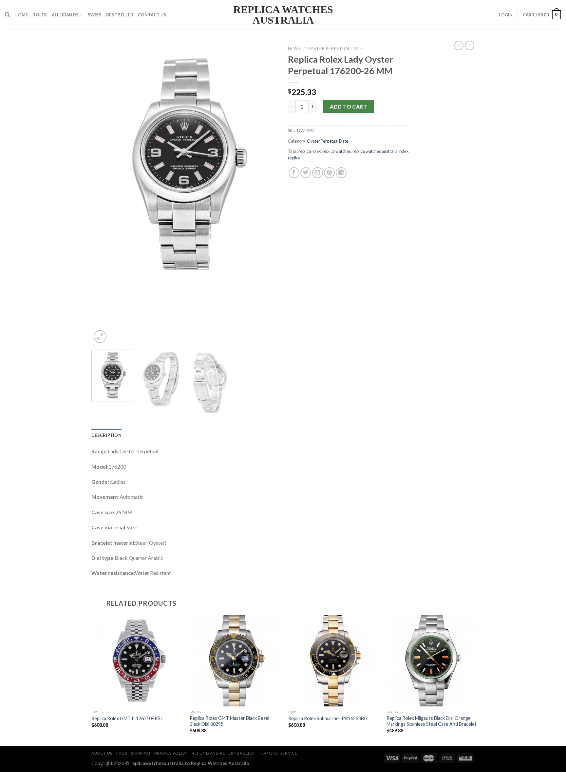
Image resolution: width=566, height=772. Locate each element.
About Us (101, 753)
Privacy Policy (171, 753)
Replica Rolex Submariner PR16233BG (328, 718)
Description (106, 435)
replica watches (336, 151)
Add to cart (348, 106)
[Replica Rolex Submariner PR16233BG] (333, 660)
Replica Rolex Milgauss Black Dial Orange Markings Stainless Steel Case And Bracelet (432, 721)
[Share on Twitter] (305, 172)
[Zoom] (100, 336)
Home (21, 14)
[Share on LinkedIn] (341, 172)
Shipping (140, 753)
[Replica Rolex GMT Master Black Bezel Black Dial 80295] (235, 660)
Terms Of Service (278, 753)
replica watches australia (375, 151)
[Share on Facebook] (294, 172)
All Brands (65, 14)
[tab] (106, 435)
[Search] (7, 15)
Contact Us (152, 14)
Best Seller (119, 14)
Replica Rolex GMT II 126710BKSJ (126, 718)
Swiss (95, 14)
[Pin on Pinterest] (329, 172)
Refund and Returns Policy (223, 753)
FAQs (121, 753)
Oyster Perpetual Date (335, 48)
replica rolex (309, 151)
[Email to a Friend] (317, 172)
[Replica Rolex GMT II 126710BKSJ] (136, 660)
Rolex (39, 14)
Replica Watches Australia (283, 14)
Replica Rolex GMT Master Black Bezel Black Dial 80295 (229, 721)
